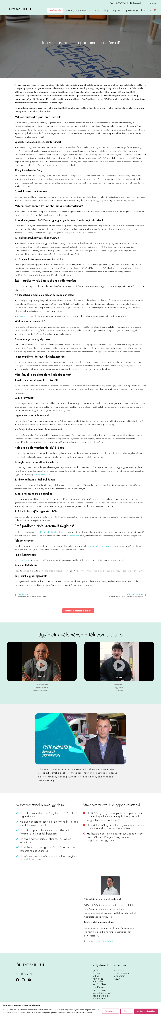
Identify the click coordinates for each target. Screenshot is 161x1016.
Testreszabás (110, 1011)
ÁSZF (117, 978)
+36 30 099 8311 (106, 941)
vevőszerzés (55, 10)
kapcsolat (117, 10)
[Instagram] (23, 980)
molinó (96, 973)
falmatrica (98, 978)
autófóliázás (99, 990)
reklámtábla (99, 984)
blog (106, 10)
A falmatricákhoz (21, 560)
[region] (80, 1009)
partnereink (120, 976)
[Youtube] (29, 980)
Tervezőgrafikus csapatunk (98, 546)
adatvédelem (121, 973)
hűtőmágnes (99, 998)
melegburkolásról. (42, 474)
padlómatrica (100, 987)
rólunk (97, 10)
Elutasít (126, 1011)
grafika (96, 970)
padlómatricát (23, 316)
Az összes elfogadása (146, 1011)
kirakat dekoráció (102, 993)
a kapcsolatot (73, 535)
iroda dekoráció (101, 995)
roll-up (96, 976)
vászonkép (98, 981)
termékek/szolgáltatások (76, 10)
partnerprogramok (134, 10)
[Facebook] (17, 980)
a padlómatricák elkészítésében (49, 531)
